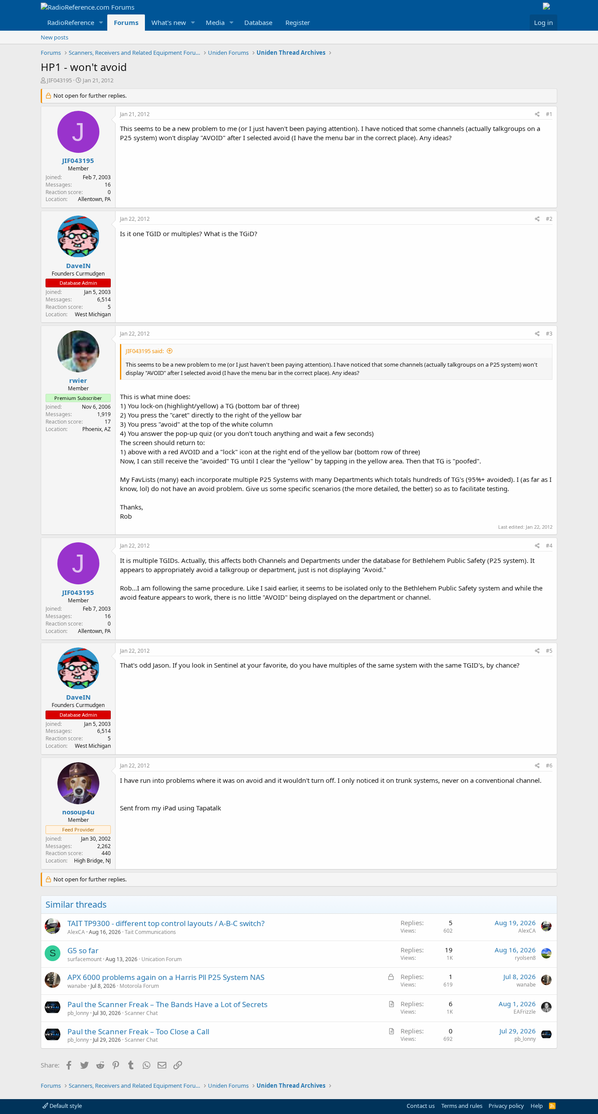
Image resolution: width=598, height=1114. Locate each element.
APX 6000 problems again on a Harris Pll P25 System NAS (165, 977)
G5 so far (82, 950)
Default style (65, 1106)
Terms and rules (461, 1106)
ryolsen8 (525, 958)
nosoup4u (78, 811)
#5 (549, 650)
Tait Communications (150, 932)
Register (297, 22)
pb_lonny (78, 1013)
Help (537, 1106)
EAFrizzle (525, 1011)
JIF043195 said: (145, 351)
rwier (78, 380)
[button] (101, 22)
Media (215, 22)
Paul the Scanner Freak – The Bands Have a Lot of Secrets (167, 1004)
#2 (549, 219)
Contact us (421, 1106)
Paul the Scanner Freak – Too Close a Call (138, 1031)
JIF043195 (59, 80)
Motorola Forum (139, 986)
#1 (549, 114)
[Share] (537, 115)
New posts (54, 37)
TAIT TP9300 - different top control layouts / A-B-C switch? (165, 923)
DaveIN (78, 265)
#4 (549, 545)
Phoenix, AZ (96, 429)
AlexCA (76, 932)
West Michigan (93, 314)
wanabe (77, 986)
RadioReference (70, 22)
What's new (168, 22)
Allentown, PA (94, 199)
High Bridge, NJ (92, 860)
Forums (126, 22)
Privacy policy (506, 1106)
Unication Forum (161, 959)
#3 (549, 333)
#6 (549, 765)
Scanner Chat (141, 1013)
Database (258, 22)
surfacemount (84, 959)
